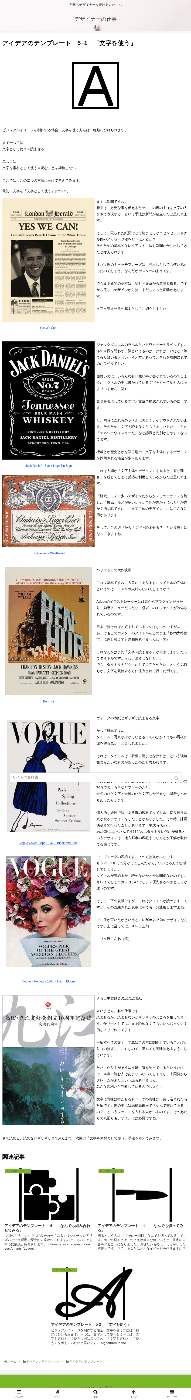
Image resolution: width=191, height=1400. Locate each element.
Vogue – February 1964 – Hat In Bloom (48, 981)
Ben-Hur (48, 701)
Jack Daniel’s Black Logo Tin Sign (48, 466)
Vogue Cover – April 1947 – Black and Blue (49, 843)
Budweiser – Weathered (49, 553)
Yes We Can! (48, 328)
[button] (176, 778)
